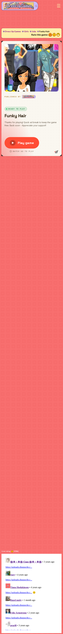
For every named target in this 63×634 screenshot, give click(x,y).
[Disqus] (31, 593)
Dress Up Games (13, 31)
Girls (26, 31)
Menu (59, 6)
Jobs (34, 31)
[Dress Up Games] (19, 5)
